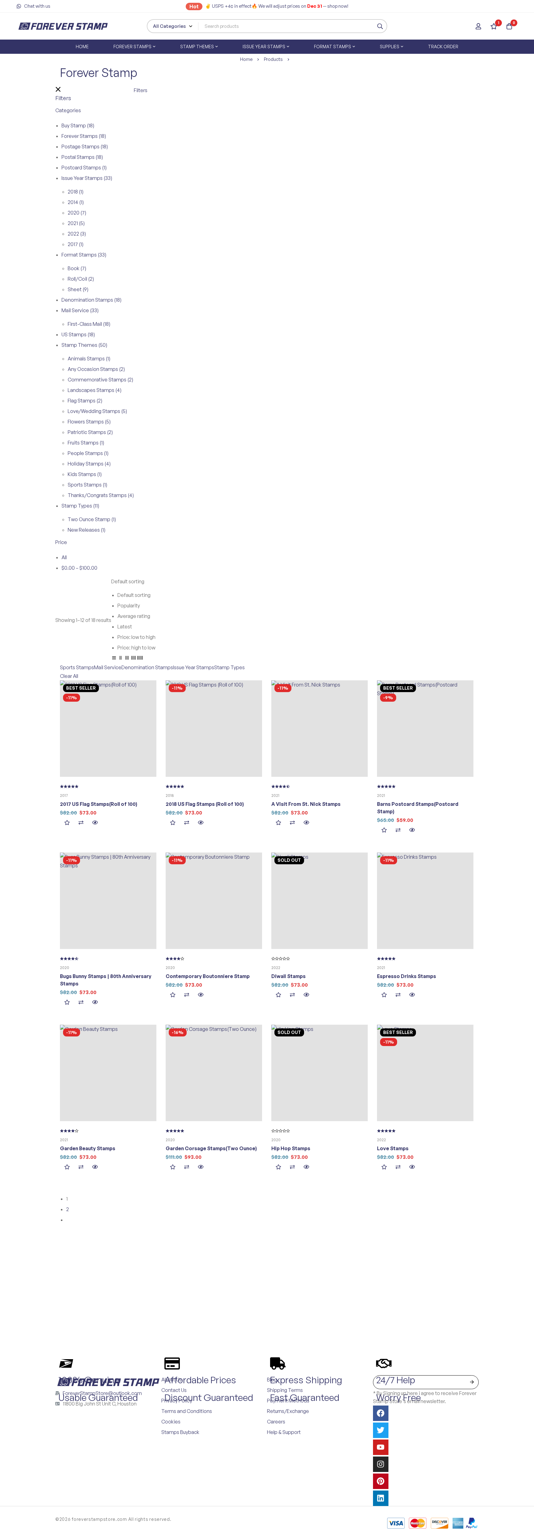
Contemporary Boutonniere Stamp (208, 976)
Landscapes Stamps (94, 390)
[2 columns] (120, 658)
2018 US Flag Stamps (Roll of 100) (205, 804)
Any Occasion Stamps (96, 369)
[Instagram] (380, 1464)
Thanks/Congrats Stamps (101, 495)
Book (77, 268)
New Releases (86, 530)
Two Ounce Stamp (92, 519)
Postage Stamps (84, 146)
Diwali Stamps (288, 976)
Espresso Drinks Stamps (406, 976)
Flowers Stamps (89, 422)
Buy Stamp (77, 125)
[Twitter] (380, 1430)
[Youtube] (380, 1447)
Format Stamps (83, 255)
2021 (76, 223)
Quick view (95, 823)
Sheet (78, 289)
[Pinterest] (380, 1481)
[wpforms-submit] (472, 1382)
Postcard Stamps (84, 167)
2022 (77, 234)
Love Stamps (393, 1148)
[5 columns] (140, 658)
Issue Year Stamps (86, 178)
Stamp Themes (84, 345)
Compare (81, 823)
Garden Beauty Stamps (87, 1148)
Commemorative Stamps (100, 379)
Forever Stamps (83, 136)
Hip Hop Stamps (290, 1148)
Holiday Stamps (89, 464)
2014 (76, 202)
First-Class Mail (89, 324)
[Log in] (478, 26)
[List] (114, 658)
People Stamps (88, 453)
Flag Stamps (85, 401)
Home (246, 59)
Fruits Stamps (86, 443)
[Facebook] (380, 1413)
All (64, 557)
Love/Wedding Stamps (97, 411)
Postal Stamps (82, 157)
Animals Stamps (89, 358)
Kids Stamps (85, 474)
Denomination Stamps (91, 300)
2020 (77, 213)
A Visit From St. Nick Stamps (306, 804)
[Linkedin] (380, 1498)
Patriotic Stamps (90, 432)
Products (273, 59)
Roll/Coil (81, 279)
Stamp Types (80, 506)
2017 (75, 244)
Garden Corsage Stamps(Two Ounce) (211, 1148)
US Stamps (78, 334)
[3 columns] (127, 658)
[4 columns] (133, 658)
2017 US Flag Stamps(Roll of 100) (98, 804)
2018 (75, 192)
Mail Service (80, 310)
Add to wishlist (67, 823)
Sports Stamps (87, 485)
